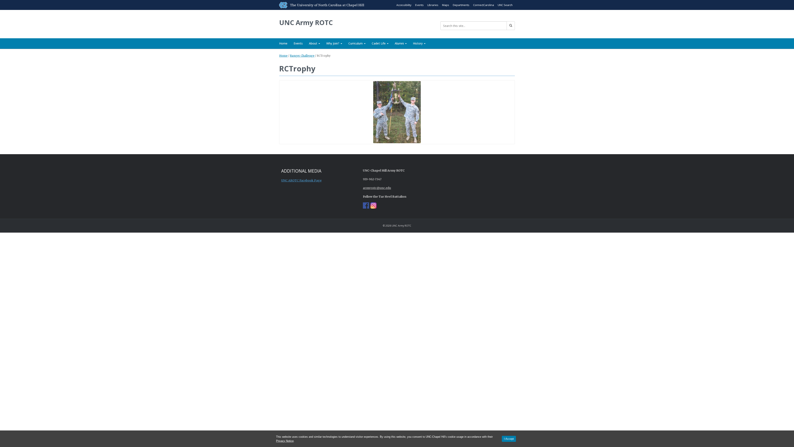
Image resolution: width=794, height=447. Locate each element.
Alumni (400, 43)
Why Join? (333, 43)
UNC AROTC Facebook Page (301, 180)
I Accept (509, 438)
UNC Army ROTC (306, 22)
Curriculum (356, 43)
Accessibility (403, 5)
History (418, 43)
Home (283, 43)
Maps (445, 5)
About (313, 43)
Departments (461, 5)
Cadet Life (379, 43)
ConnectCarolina (483, 5)
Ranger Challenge (302, 56)
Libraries (432, 5)
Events (419, 5)
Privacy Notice (285, 440)
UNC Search (505, 5)
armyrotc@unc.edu (377, 188)
